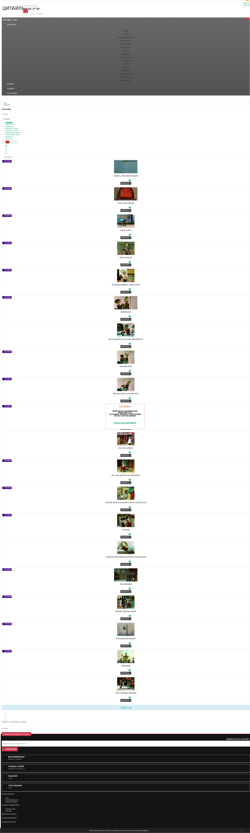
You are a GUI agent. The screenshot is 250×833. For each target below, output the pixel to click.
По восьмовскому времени (126, 638)
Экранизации (126, 70)
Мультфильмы (125, 47)
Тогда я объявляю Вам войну (125, 693)
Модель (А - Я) (9, 136)
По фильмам (10, 88)
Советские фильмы (126, 41)
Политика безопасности (12, 800)
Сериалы (125, 67)
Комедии (126, 51)
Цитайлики (125, 54)
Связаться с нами (10, 809)
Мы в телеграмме (12, 92)
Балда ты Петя (125, 230)
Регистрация (246, 3)
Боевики (125, 31)
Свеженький (125, 666)
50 (6, 149)
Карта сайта (9, 811)
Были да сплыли (126, 257)
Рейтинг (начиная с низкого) (13, 134)
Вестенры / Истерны (126, 74)
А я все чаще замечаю (126, 203)
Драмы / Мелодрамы (126, 77)
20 (6, 145)
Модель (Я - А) (9, 138)
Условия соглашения (11, 801)
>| (6, 720)
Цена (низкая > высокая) (12, 128)
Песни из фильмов (125, 44)
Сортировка (6, 119)
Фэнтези (125, 34)
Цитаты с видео (11, 24)
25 (6, 147)
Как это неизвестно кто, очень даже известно (126, 339)
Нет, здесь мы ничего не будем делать (126, 475)
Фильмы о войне (126, 80)
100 (6, 153)
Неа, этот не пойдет (125, 448)
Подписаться (11, 749)
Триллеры (126, 60)
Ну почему (126, 529)
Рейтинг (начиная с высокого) (13, 132)
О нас (7, 798)
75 (6, 151)
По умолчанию (9, 122)
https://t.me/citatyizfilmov (125, 423)
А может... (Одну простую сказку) (125, 176)
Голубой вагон (126, 312)
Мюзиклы (126, 64)
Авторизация (246, 5)
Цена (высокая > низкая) (12, 130)
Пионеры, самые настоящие (125, 611)
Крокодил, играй (126, 366)
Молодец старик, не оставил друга (126, 393)
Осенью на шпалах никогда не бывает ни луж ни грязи (126, 557)
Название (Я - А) (10, 126)
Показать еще (126, 707)
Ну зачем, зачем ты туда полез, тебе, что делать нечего (125, 502)
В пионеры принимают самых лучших (126, 284)
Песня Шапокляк (126, 584)
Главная (14, 19)
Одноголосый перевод (126, 57)
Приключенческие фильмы (126, 37)
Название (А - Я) (10, 124)
